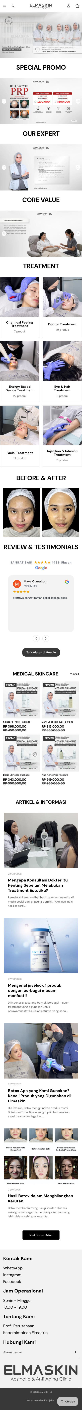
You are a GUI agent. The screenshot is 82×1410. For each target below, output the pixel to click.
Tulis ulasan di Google (41, 652)
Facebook (12, 1281)
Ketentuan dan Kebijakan (41, 1400)
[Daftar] (74, 1352)
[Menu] (4, 6)
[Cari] (13, 6)
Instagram (12, 1274)
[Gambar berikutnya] (78, 101)
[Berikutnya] (45, 638)
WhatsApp (13, 1268)
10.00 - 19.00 (15, 1307)
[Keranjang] (77, 6)
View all (74, 673)
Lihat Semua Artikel (41, 1235)
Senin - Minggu (16, 1300)
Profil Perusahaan (18, 1326)
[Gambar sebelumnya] (4, 101)
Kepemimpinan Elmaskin (25, 1332)
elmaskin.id (45, 1392)
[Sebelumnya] (36, 638)
